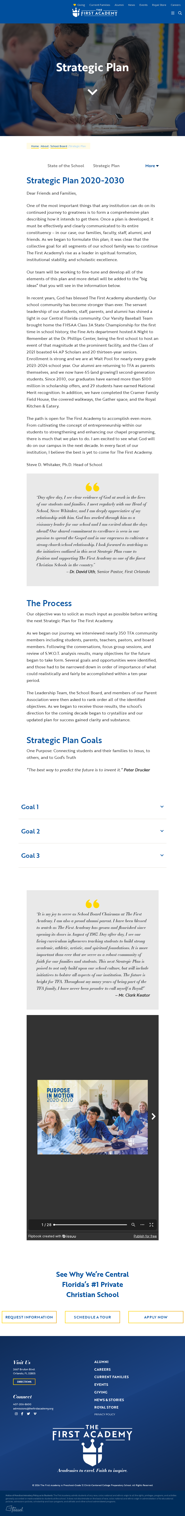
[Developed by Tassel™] (15, 1509)
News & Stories (109, 1399)
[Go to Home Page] (92, 12)
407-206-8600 (22, 1404)
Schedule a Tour (92, 1317)
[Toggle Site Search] (180, 13)
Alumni (119, 5)
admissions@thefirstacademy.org (33, 1408)
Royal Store (159, 5)
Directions (24, 1382)
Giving (81, 5)
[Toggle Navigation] (173, 13)
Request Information (29, 1317)
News (131, 5)
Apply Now (156, 1317)
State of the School (66, 165)
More (150, 165)
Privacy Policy (104, 1414)
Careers (175, 5)
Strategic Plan (106, 165)
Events (143, 5)
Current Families (99, 5)
